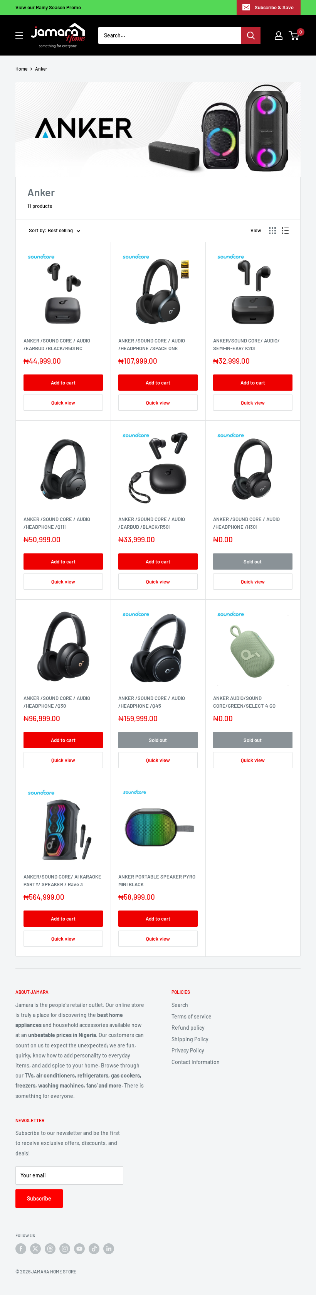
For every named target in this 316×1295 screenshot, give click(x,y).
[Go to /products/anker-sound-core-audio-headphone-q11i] (63, 468)
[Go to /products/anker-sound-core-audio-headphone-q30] (63, 646)
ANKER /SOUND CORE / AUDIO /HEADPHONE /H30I (246, 523)
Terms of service (191, 1016)
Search (179, 1005)
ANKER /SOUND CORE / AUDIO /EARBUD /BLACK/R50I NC (57, 344)
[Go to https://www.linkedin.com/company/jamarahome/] (108, 1248)
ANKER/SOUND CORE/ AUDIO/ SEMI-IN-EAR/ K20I (246, 344)
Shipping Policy (189, 1039)
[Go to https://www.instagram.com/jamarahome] (64, 1248)
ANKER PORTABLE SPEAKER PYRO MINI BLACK (156, 880)
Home (21, 68)
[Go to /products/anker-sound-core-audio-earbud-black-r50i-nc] (63, 289)
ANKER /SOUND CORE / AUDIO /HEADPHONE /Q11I (57, 523)
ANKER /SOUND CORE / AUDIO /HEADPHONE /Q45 (151, 702)
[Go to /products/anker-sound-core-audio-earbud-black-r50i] (158, 468)
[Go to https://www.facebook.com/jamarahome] (20, 1248)
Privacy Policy (187, 1050)
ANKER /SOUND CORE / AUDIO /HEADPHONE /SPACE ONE (151, 344)
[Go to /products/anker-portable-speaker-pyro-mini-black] (158, 825)
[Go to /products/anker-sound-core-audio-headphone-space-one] (158, 289)
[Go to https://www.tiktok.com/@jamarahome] (94, 1248)
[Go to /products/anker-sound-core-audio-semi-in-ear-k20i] (252, 289)
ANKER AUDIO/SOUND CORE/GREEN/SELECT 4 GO (244, 702)
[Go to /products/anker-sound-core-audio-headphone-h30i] (252, 468)
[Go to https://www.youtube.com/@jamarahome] (79, 1248)
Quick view (63, 403)
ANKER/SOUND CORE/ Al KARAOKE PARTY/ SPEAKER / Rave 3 (62, 880)
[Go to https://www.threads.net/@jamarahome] (50, 1248)
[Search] (251, 35)
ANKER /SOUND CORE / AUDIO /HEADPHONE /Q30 (57, 702)
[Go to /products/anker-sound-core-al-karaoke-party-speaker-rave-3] (63, 825)
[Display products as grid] (272, 230)
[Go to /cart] (294, 35)
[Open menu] (19, 35)
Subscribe (39, 1198)
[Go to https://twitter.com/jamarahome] (35, 1248)
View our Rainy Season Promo (48, 7)
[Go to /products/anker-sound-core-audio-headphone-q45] (158, 646)
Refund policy (188, 1027)
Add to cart (63, 382)
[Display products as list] (285, 230)
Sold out (253, 561)
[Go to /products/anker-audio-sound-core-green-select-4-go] (252, 646)
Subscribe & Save (274, 7)
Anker (41, 68)
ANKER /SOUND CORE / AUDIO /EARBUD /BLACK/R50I (151, 523)
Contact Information (195, 1062)
